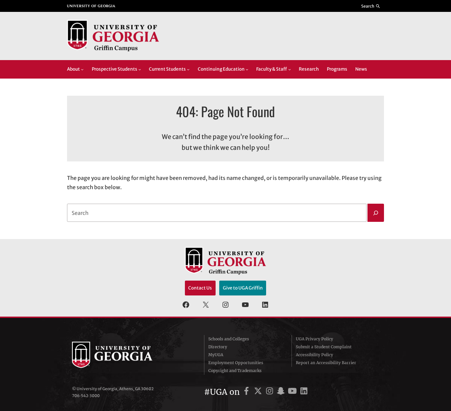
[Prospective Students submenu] (139, 69)
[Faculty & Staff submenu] (289, 69)
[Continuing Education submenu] (247, 69)
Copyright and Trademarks (234, 370)
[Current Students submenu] (188, 69)
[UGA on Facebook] (247, 392)
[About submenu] (82, 69)
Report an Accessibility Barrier (326, 362)
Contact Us (200, 288)
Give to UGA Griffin (243, 288)
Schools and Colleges (228, 338)
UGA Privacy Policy (314, 338)
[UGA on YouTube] (293, 392)
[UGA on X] (259, 392)
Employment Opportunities (235, 362)
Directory (217, 346)
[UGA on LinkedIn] (304, 392)
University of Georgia (121, 355)
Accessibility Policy (314, 354)
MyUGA (215, 354)
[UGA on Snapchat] (282, 392)
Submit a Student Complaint (324, 346)
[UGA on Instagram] (270, 392)
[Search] (375, 213)
